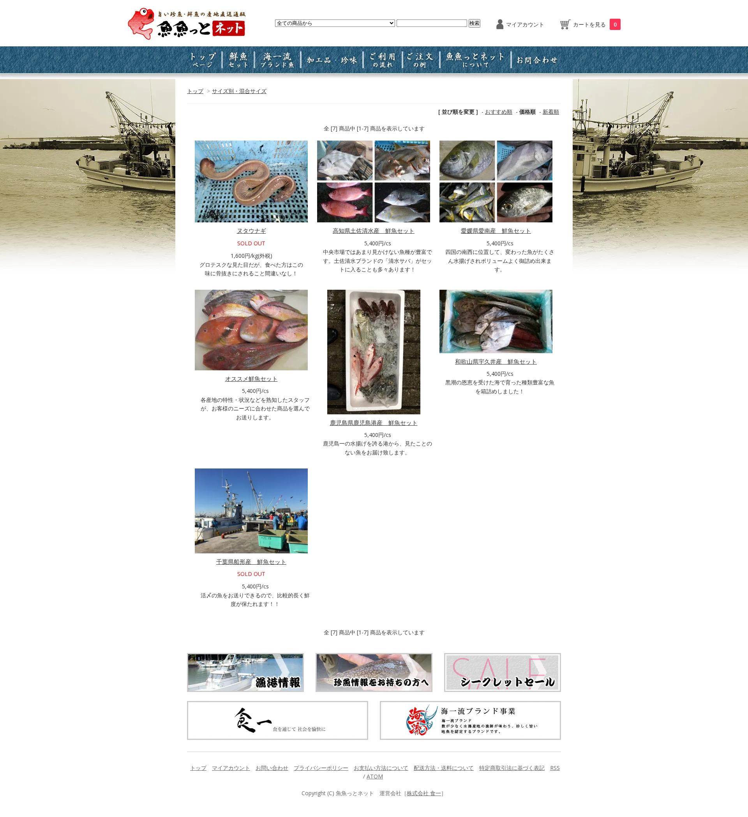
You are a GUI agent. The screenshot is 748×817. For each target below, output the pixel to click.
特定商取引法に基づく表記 (512, 767)
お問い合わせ (272, 767)
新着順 (551, 111)
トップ (195, 91)
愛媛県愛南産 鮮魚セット (496, 230)
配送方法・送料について (444, 767)
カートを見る (595, 24)
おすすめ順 (498, 111)
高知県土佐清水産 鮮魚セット (374, 230)
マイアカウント (525, 24)
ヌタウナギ (251, 230)
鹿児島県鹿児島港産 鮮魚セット (374, 422)
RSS (555, 767)
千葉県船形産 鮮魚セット (251, 561)
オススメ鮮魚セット (251, 378)
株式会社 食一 (424, 793)
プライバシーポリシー (321, 767)
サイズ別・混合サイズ (239, 91)
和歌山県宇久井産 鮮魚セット (496, 361)
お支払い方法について (381, 767)
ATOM (375, 776)
